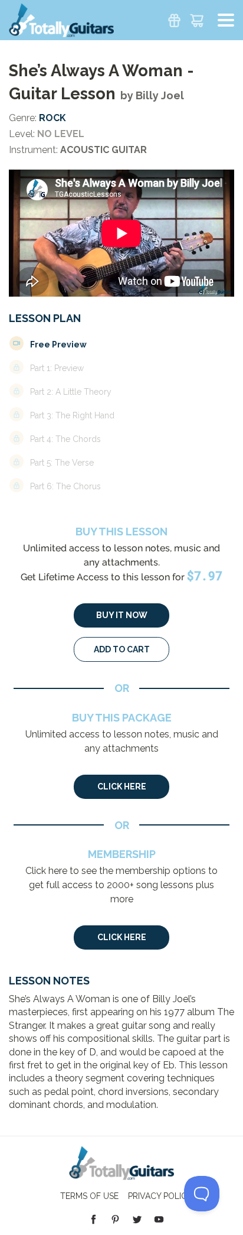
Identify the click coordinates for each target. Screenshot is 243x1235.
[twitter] (137, 1218)
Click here (121, 786)
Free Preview (58, 344)
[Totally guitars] (61, 19)
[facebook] (93, 1218)
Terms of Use (89, 1196)
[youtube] (159, 1218)
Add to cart (122, 649)
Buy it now (121, 615)
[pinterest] (115, 1218)
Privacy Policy (160, 1196)
